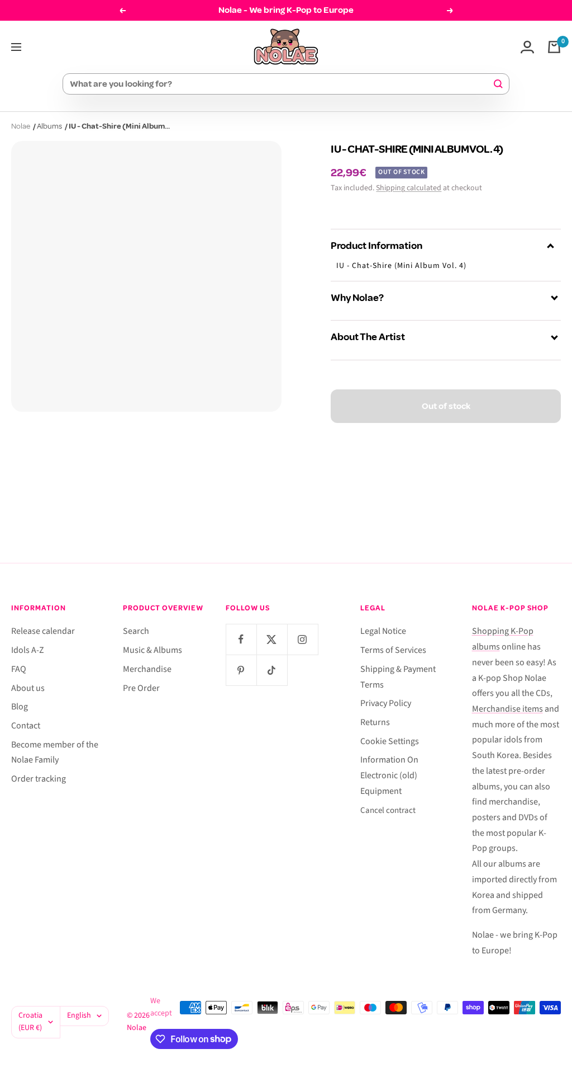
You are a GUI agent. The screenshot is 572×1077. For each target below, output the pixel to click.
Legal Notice (383, 631)
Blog (19, 706)
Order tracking (38, 779)
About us (28, 688)
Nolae (20, 126)
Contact (25, 725)
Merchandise (147, 669)
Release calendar (43, 631)
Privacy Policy (385, 703)
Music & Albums (152, 650)
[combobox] (281, 84)
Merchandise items (507, 709)
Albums (49, 126)
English (79, 1015)
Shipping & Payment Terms (398, 677)
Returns (375, 722)
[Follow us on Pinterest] (241, 670)
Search (136, 631)
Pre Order (141, 688)
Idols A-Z (27, 650)
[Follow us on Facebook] (241, 639)
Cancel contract (388, 810)
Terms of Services (393, 650)
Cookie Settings (389, 741)
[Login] (527, 47)
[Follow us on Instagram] (302, 639)
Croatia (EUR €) (30, 1021)
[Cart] (554, 47)
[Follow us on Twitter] (271, 639)
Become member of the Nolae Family (54, 752)
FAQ (18, 669)
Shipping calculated (408, 188)
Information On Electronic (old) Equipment (389, 775)
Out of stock (446, 406)
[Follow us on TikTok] (271, 670)
